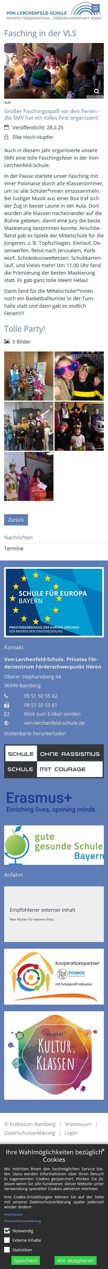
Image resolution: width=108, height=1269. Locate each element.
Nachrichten (18, 537)
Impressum (13, 1214)
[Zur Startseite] (54, 11)
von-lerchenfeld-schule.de (54, 723)
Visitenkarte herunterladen (35, 733)
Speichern (25, 1260)
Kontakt (14, 647)
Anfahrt (13, 874)
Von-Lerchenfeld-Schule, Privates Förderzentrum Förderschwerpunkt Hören (52, 663)
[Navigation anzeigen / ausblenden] (95, 8)
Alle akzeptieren (75, 1260)
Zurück (16, 519)
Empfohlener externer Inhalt (42, 909)
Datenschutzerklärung (22, 1221)
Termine (14, 548)
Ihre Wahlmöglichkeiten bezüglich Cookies (54, 1155)
